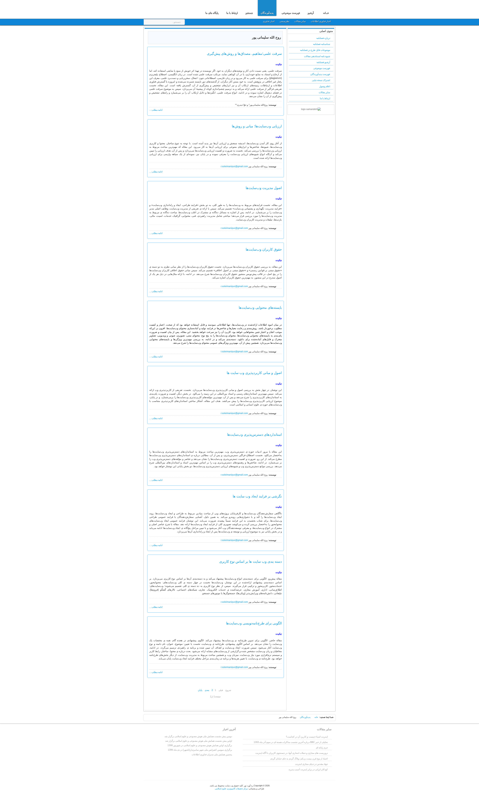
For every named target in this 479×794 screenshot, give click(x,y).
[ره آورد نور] (166, 8)
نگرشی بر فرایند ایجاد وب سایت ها (257, 496)
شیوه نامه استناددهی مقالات (317, 56)
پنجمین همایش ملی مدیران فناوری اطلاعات (212, 754)
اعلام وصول (324, 86)
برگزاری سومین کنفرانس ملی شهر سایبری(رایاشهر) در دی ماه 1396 (200, 750)
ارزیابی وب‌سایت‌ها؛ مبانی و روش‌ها (257, 126)
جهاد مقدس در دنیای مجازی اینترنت (311, 764)
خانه (316, 717)
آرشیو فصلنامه (323, 62)
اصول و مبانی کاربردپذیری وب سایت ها (254, 372)
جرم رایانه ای (322, 747)
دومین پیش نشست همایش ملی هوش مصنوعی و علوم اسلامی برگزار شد (198, 736)
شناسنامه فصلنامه (321, 44)
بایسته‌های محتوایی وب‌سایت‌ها (260, 307)
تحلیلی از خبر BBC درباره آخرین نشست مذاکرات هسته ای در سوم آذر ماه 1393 (291, 742)
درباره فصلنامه (323, 38)
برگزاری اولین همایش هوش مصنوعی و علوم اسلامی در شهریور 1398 (199, 745)
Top (149, 718)
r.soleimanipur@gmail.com (234, 166)
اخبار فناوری (268, 21)
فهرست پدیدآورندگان (320, 74)
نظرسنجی (284, 21)
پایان (200, 690)
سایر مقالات (300, 21)
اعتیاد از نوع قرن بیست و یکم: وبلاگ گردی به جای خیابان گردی (299, 758)
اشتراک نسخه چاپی (321, 80)
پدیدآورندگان (305, 717)
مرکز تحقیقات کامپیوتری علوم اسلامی (231, 788)
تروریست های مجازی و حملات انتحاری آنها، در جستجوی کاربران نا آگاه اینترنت (291, 753)
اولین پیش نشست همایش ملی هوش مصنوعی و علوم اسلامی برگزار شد (198, 741)
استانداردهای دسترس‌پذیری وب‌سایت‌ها (254, 434)
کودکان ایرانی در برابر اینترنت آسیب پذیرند (308, 769)
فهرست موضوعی (321, 68)
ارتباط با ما (325, 98)
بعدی (207, 690)
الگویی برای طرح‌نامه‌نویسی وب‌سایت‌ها (254, 623)
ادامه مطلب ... (155, 110)
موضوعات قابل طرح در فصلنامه (315, 50)
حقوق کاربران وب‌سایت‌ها (264, 249)
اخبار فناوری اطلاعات (321, 21)
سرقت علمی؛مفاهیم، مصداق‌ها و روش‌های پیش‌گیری (244, 53)
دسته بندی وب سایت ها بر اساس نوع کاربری (250, 561)
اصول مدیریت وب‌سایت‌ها (264, 188)
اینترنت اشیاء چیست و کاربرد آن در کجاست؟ (307, 736)
